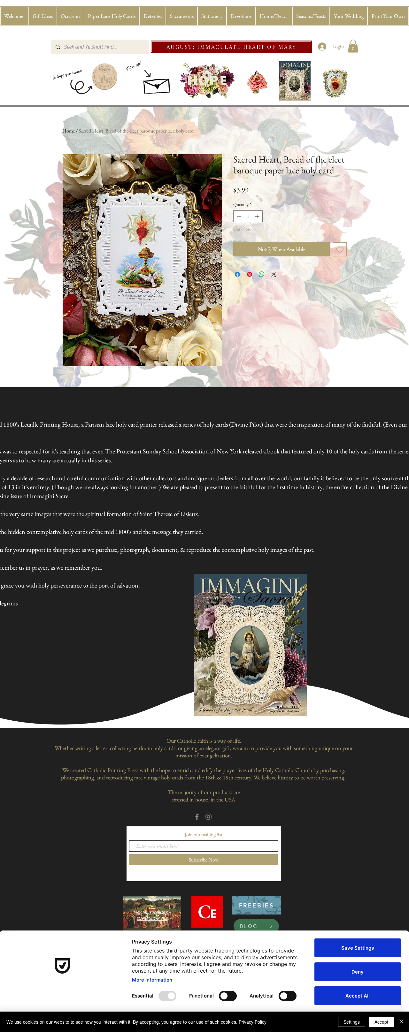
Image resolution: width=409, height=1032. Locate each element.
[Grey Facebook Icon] (197, 817)
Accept (381, 1022)
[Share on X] (274, 274)
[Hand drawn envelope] (157, 84)
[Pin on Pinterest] (249, 274)
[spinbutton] (248, 216)
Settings (351, 1022)
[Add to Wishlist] (340, 249)
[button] (43, 16)
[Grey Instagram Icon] (208, 817)
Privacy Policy (252, 1022)
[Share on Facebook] (237, 274)
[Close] (401, 1022)
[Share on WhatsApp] (262, 274)
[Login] (322, 47)
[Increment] (258, 216)
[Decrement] (238, 216)
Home (68, 130)
